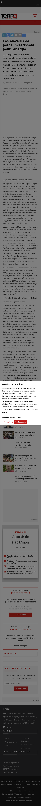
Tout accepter (20, 422)
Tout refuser (8, 422)
